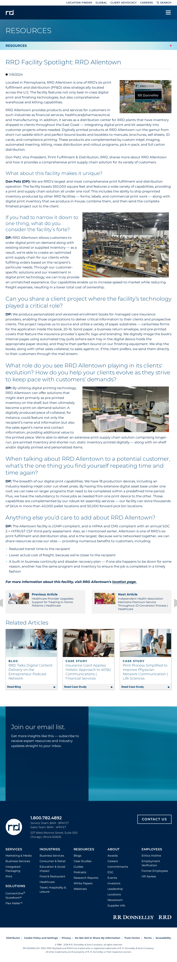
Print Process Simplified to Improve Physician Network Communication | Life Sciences (145, 671)
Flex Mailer (14, 903)
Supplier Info (116, 905)
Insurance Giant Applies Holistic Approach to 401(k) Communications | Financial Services (88, 671)
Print (9, 876)
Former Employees (155, 871)
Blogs (77, 855)
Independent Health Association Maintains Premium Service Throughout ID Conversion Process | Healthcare (143, 601)
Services (14, 849)
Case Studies (82, 861)
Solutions (15, 886)
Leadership (115, 889)
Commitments (118, 866)
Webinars (80, 889)
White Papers (83, 883)
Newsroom (115, 900)
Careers (146, 2)
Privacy (66, 937)
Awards (113, 855)
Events (112, 877)
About (114, 849)
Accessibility (163, 937)
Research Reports (86, 877)
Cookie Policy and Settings (41, 937)
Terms (148, 937)
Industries (50, 849)
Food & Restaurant (52, 876)
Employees (152, 849)
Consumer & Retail (52, 861)
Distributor (13, 937)
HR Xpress (149, 876)
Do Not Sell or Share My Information (97, 937)
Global (101, 2)
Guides (78, 866)
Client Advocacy (123, 2)
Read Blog (32, 686)
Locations (114, 894)
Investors (114, 883)
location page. (124, 582)
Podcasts (80, 872)
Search (165, 2)
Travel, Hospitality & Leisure (53, 889)
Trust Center (132, 937)
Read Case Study (89, 686)
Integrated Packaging (13, 869)
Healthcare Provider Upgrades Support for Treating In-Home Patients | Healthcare (52, 599)
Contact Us (154, 819)
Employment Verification (151, 863)
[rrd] (9, 12)
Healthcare (47, 882)
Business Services (18, 861)
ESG (110, 872)
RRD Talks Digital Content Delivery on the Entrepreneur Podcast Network (30, 671)
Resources (84, 849)
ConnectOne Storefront (15, 895)
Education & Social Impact (52, 869)
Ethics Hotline (151, 855)
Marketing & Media (19, 855)
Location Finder (79, 2)
